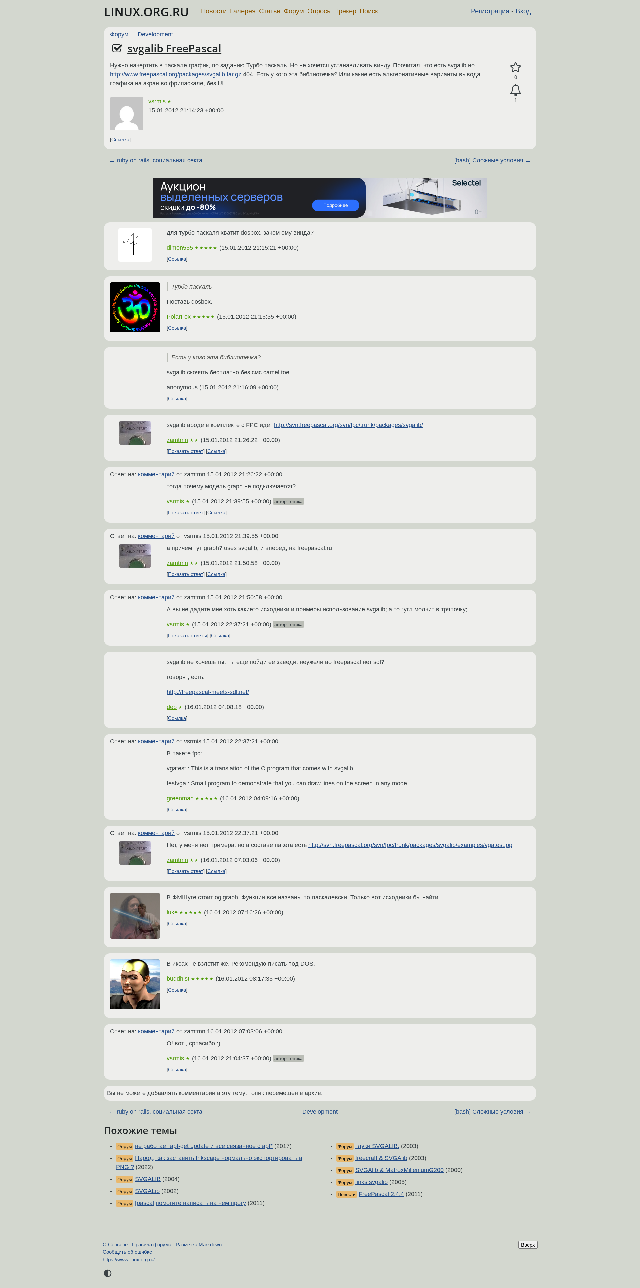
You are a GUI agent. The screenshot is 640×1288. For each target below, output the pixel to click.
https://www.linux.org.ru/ (129, 1259)
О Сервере (115, 1244)
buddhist (178, 978)
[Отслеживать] (515, 90)
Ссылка (120, 139)
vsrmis (157, 101)
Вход (523, 11)
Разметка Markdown (199, 1244)
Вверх (528, 1245)
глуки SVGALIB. (377, 1146)
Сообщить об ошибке (127, 1252)
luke (172, 912)
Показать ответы (187, 635)
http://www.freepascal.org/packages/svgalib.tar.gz (175, 74)
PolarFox (179, 316)
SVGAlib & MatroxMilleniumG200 (399, 1170)
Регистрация (490, 11)
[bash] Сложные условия (488, 160)
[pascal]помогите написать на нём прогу (190, 1203)
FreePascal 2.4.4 (381, 1194)
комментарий (156, 474)
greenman (180, 798)
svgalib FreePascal (174, 48)
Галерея (243, 11)
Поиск (369, 11)
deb (172, 707)
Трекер (345, 11)
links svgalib (371, 1182)
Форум (294, 11)
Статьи (269, 11)
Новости (214, 11)
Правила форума (151, 1244)
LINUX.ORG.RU (146, 12)
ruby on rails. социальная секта (159, 160)
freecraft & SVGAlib (381, 1158)
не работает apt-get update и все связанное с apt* (204, 1146)
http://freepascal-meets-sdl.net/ (208, 692)
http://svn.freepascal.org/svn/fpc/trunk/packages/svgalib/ (348, 425)
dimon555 (180, 247)
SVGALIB (148, 1179)
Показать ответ (185, 451)
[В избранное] (515, 67)
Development (155, 34)
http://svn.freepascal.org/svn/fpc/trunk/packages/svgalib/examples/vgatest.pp (410, 845)
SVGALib (147, 1191)
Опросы (319, 11)
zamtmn (177, 440)
